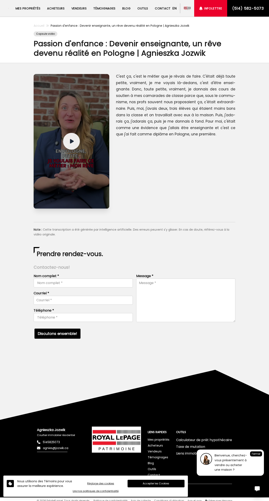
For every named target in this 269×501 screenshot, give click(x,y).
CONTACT (163, 8)
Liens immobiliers (190, 453)
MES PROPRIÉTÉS (28, 8)
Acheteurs (155, 445)
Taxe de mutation (190, 446)
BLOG (126, 8)
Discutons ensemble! (57, 333)
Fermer (256, 454)
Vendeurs (155, 451)
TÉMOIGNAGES (104, 8)
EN (174, 8)
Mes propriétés (158, 440)
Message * (144, 276)
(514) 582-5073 (248, 8)
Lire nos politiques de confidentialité (96, 491)
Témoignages (158, 457)
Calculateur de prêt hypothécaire (204, 440)
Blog (151, 463)
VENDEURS (79, 8)
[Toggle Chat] (257, 489)
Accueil (39, 26)
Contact (154, 475)
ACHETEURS (56, 8)
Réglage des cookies (100, 483)
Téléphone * (44, 310)
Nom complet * (46, 276)
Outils (152, 469)
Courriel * (41, 293)
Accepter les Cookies (156, 483)
